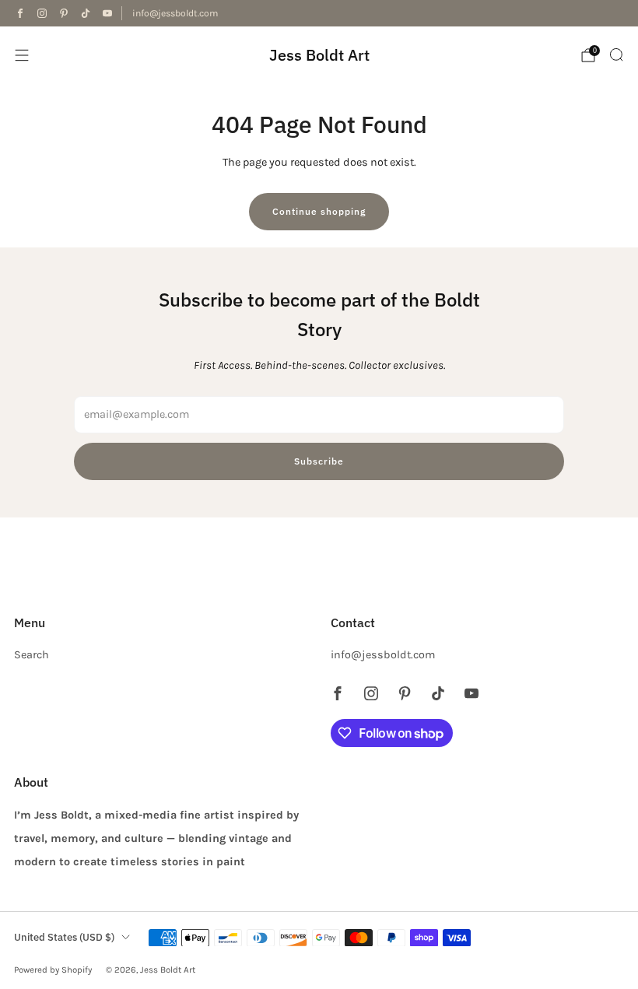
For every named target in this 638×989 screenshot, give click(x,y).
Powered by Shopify (53, 969)
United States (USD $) (64, 937)
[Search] (616, 54)
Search (31, 654)
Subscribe (319, 461)
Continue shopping (319, 211)
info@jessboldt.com (175, 13)
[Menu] (22, 55)
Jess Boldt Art (319, 55)
